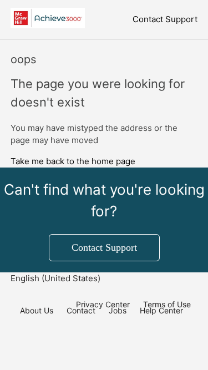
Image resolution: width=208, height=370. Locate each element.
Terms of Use (167, 304)
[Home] (48, 25)
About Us (36, 310)
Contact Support (165, 19)
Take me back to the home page (73, 161)
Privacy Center (103, 304)
